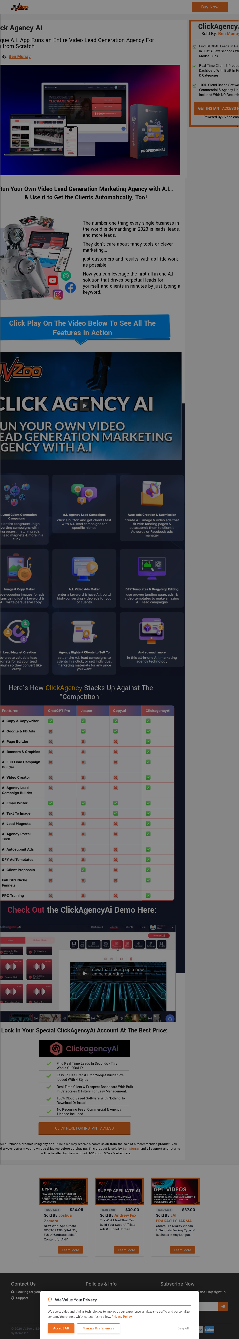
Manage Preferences (98, 1328)
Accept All (61, 1328)
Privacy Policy (122, 1316)
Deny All (183, 1328)
